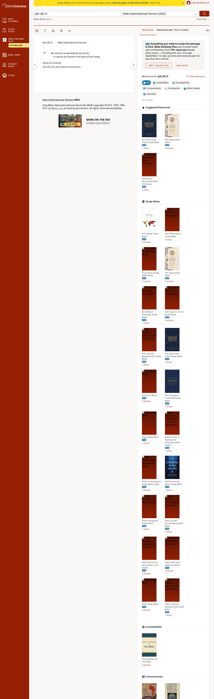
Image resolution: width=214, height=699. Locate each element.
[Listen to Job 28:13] (69, 30)
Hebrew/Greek (164, 29)
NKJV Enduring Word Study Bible (173, 482)
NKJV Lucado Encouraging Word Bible (174, 523)
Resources (148, 29)
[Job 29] (133, 65)
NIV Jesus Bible (149, 395)
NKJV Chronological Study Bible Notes (151, 482)
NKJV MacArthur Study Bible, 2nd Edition (150, 565)
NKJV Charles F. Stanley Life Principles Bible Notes (172, 441)
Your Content (181, 29)
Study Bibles (153, 201)
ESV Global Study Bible (150, 235)
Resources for (155, 76)
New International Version (58, 99)
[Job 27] (34, 65)
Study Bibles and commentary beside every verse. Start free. (109, 2)
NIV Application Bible (172, 141)
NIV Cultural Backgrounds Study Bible (151, 356)
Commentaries (154, 676)
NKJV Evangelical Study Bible (150, 522)
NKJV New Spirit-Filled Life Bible (173, 563)
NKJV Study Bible (150, 604)
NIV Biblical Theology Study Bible (149, 314)
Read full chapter (52, 62)
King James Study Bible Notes (150, 274)
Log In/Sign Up (200, 2)
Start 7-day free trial (158, 65)
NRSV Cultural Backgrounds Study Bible (174, 607)
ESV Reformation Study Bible (173, 235)
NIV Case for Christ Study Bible (174, 313)
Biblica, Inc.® (59, 108)
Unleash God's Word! (97, 122)
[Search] (204, 13)
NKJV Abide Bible (150, 437)
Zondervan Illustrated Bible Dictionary (150, 181)
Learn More (182, 65)
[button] (197, 3)
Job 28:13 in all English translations (62, 66)
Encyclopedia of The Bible (149, 660)
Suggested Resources (158, 107)
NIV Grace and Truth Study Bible (150, 141)
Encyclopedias (154, 626)
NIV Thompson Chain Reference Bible (173, 398)
